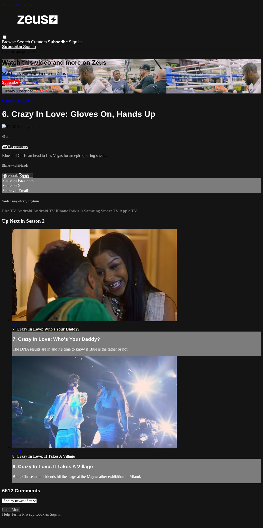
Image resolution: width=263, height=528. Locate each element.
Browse (9, 42)
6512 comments (15, 147)
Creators (39, 42)
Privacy (28, 514)
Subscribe (10, 82)
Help (6, 514)
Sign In (29, 46)
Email (28, 175)
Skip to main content (18, 4)
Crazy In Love (17, 100)
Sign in (75, 42)
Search (24, 42)
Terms (16, 514)
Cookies (42, 514)
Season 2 (35, 221)
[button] (4, 37)
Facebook (10, 175)
